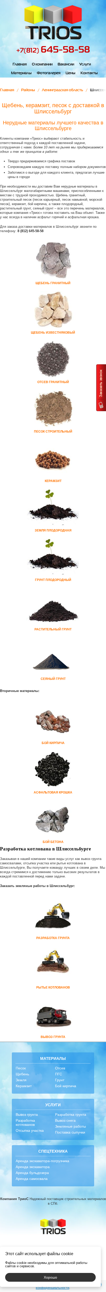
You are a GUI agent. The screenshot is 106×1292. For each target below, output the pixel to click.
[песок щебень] (53, 1227)
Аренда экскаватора (33, 1167)
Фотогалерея (48, 73)
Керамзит (24, 1086)
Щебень (22, 1074)
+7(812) (53, 51)
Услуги (85, 64)
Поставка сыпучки (70, 1132)
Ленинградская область (62, 90)
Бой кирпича (65, 1086)
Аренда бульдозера (32, 1173)
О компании (42, 64)
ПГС (58, 1074)
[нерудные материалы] (53, 22)
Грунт (59, 1080)
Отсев (60, 1068)
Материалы (21, 73)
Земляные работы (70, 1126)
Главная (20, 64)
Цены (70, 73)
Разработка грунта (70, 1114)
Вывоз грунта (27, 1114)
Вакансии (66, 64)
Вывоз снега (65, 1120)
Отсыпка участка (30, 1130)
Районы (28, 90)
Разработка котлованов (25, 1122)
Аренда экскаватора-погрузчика (42, 1161)
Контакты (89, 73)
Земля (21, 1080)
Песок (21, 1068)
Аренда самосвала (32, 1179)
